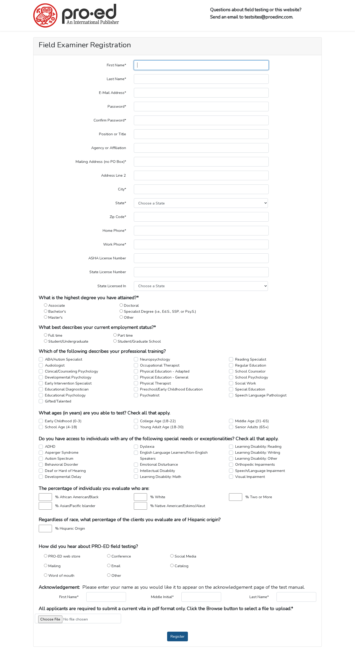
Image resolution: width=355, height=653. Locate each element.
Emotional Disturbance (159, 464)
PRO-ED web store (63, 556)
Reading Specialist (250, 359)
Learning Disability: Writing (257, 452)
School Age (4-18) (61, 427)
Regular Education (250, 365)
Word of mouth (60, 575)
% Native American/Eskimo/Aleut (177, 505)
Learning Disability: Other (256, 458)
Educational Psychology (65, 395)
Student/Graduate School (139, 341)
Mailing (54, 565)
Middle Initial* (162, 596)
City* (122, 189)
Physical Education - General (164, 377)
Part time (125, 335)
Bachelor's (56, 311)
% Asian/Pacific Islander (75, 505)
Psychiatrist (149, 395)
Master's (55, 317)
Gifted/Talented (58, 401)
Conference (120, 556)
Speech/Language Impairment (260, 470)
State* (120, 203)
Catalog (181, 565)
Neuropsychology (155, 359)
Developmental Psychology (68, 377)
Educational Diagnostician (67, 389)
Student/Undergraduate (67, 341)
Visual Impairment (250, 476)
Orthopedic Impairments (255, 464)
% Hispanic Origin (70, 528)
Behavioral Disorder (61, 464)
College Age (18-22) (158, 421)
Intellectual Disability (157, 470)
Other (128, 317)
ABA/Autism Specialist (63, 359)
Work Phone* (114, 244)
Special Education (250, 389)
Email (115, 565)
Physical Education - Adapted (164, 371)
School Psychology (251, 377)
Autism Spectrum (59, 458)
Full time (54, 335)
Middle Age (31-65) (252, 421)
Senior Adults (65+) (251, 427)
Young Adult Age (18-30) (161, 427)
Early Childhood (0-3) (63, 421)
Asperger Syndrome (61, 452)
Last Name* (116, 78)
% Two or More (258, 497)
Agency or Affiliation (108, 147)
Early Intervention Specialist (68, 383)
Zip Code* (118, 216)
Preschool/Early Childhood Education (171, 389)
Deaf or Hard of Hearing (65, 470)
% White (157, 497)
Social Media (185, 556)
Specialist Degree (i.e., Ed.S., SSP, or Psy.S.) (159, 311)
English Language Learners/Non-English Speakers (174, 455)
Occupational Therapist (159, 365)
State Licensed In (111, 286)
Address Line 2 (113, 175)
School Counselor (250, 371)
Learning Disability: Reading (258, 446)
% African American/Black (76, 497)
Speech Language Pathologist (260, 395)
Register (177, 636)
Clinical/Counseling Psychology (71, 371)
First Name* (116, 65)
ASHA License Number (107, 258)
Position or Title (112, 134)
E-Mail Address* (112, 92)
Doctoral (131, 305)
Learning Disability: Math (160, 476)
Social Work (245, 383)
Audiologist (54, 365)
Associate (56, 305)
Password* (117, 106)
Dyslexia (147, 446)
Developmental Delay (63, 476)
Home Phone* (114, 230)
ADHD (50, 446)
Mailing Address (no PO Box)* (101, 161)
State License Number (107, 271)
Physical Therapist (155, 383)
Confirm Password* (110, 120)
